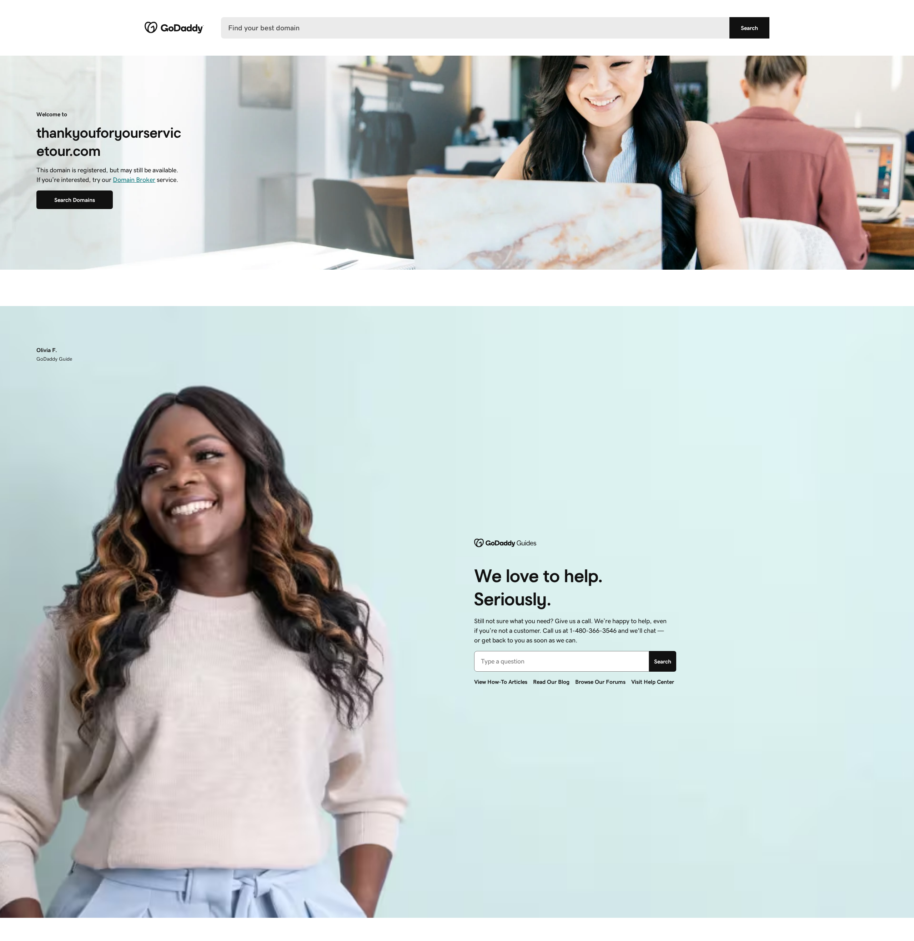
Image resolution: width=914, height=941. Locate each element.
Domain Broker (134, 180)
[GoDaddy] (174, 28)
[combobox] (561, 661)
